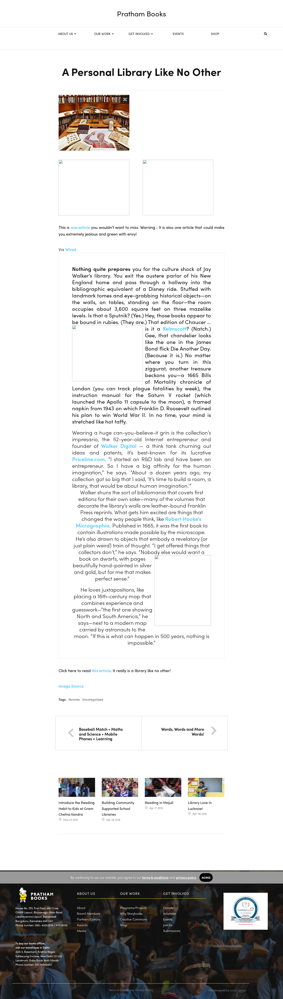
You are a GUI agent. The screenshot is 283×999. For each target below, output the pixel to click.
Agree (206, 877)
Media (81, 930)
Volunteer (169, 913)
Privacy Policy (144, 990)
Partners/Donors (88, 919)
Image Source (71, 686)
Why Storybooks (131, 913)
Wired (70, 249)
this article (101, 670)
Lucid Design (238, 990)
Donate (168, 907)
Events (167, 919)
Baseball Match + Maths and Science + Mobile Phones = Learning (101, 733)
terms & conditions (155, 877)
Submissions (171, 930)
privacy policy (186, 877)
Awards (82, 925)
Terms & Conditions (121, 990)
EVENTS (178, 33)
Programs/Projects (133, 907)
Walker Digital (118, 445)
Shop (123, 925)
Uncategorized (92, 699)
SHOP (215, 33)
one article (80, 227)
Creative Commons (133, 919)
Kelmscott (174, 328)
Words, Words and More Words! (182, 731)
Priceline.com (88, 459)
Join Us (167, 925)
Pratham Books (141, 13)
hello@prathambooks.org (33, 934)
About (81, 907)
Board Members (88, 913)
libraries (74, 699)
